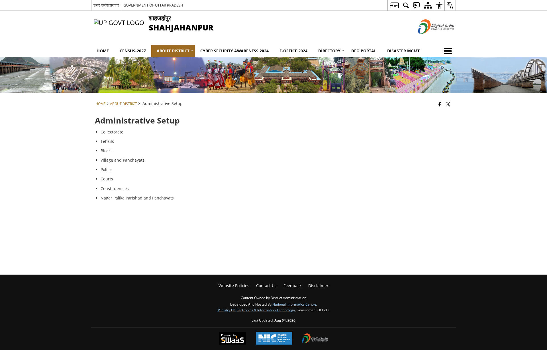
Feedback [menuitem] (292, 285)
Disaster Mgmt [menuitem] (403, 50)
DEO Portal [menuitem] (363, 50)
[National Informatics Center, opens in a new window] (274, 339)
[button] (449, 51)
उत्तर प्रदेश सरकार (106, 5)
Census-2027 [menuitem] (133, 50)
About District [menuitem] (173, 50)
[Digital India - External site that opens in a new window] (429, 38)
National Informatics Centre (294, 304)
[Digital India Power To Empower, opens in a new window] (315, 339)
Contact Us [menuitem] (266, 285)
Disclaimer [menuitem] (318, 285)
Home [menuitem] (103, 50)
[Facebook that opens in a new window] (439, 104)
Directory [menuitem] (329, 50)
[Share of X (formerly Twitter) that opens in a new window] (448, 104)
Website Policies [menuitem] (234, 285)
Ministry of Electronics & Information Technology (256, 310)
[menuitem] (394, 5)
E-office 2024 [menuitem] (293, 50)
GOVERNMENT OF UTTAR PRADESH (153, 5)
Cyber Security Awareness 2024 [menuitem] (234, 50)
